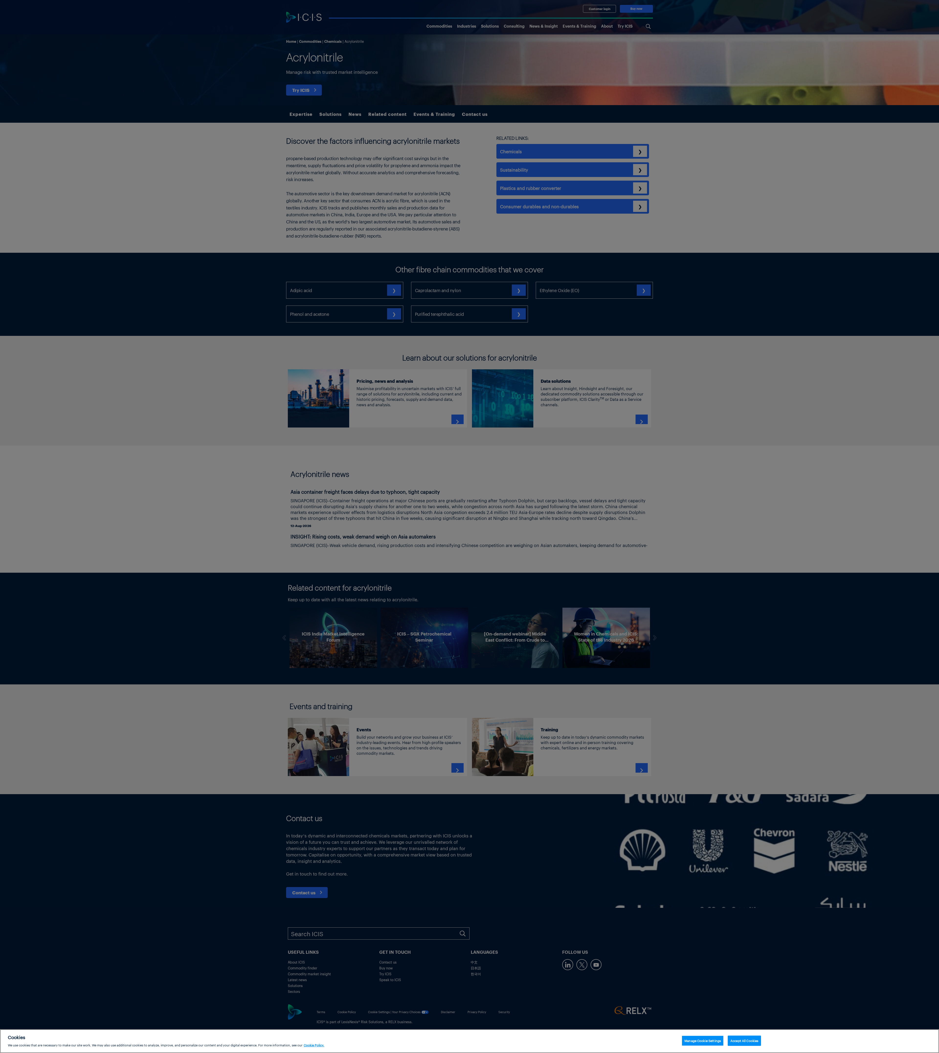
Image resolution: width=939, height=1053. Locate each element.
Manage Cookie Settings (702, 1041)
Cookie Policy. (314, 1045)
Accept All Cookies (744, 1041)
